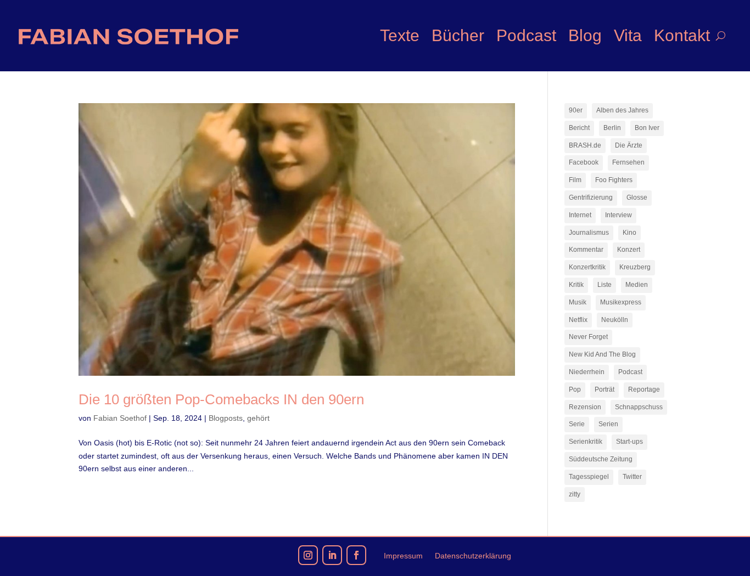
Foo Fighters (614, 180)
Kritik (576, 285)
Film (575, 180)
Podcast (526, 35)
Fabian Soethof (120, 418)
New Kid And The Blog (602, 354)
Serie (577, 424)
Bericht (579, 128)
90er (576, 110)
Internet (580, 215)
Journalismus (589, 232)
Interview (618, 215)
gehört (258, 418)
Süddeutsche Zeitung (601, 459)
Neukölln (614, 320)
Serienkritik (585, 441)
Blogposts (226, 418)
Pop (575, 389)
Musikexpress (620, 302)
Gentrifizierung (591, 197)
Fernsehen (628, 162)
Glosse (636, 197)
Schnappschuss (639, 407)
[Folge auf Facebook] (356, 555)
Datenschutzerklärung (473, 556)
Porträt (604, 389)
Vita (628, 35)
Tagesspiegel (589, 477)
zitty (574, 494)
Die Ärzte (628, 145)
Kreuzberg (635, 267)
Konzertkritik (587, 267)
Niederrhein (587, 372)
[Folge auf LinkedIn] (332, 555)
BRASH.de (585, 145)
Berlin (612, 128)
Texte (399, 35)
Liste (604, 285)
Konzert (628, 249)
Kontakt (682, 35)
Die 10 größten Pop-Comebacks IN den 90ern (221, 399)
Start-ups (629, 441)
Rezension (585, 407)
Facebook (583, 162)
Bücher (458, 35)
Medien (636, 285)
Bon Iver (647, 128)
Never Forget (588, 337)
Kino (629, 232)
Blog (585, 35)
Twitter (632, 477)
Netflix (578, 320)
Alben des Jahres (622, 110)
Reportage (644, 389)
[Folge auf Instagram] (308, 555)
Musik (577, 302)
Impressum (403, 556)
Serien (608, 424)
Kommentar (586, 249)
